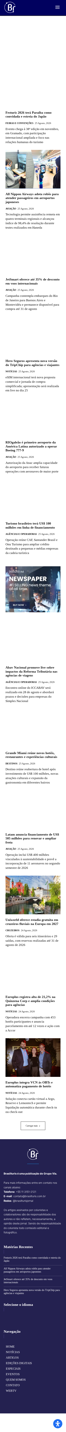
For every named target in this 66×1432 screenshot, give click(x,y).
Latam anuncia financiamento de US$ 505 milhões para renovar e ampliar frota (32, 838)
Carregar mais (32, 1125)
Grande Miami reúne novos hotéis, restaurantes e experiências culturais (31, 755)
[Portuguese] (18, 1316)
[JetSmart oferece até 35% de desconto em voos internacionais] (33, 254)
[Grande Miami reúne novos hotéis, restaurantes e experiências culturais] (33, 728)
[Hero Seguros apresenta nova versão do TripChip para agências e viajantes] (33, 336)
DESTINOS (11, 763)
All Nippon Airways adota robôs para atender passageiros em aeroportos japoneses (32, 198)
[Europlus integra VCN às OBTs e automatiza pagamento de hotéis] (33, 1057)
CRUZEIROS (12, 930)
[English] (7, 1316)
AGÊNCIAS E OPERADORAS (21, 534)
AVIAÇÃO (11, 208)
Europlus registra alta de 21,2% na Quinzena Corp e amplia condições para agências (30, 1001)
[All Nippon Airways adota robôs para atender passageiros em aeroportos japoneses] (33, 169)
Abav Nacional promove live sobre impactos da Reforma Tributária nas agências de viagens (31, 671)
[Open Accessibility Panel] (57, 1423)
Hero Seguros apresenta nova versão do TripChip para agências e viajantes (32, 363)
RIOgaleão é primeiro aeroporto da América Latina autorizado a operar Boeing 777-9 (31, 446)
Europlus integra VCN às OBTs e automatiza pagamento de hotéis (29, 1084)
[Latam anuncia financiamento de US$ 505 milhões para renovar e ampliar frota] (33, 809)
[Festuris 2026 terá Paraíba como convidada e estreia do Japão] (33, 87)
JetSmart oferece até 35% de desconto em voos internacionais (33, 281)
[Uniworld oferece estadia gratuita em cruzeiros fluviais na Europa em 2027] (33, 895)
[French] (12, 1316)
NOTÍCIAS (11, 371)
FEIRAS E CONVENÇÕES (19, 123)
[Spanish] (24, 1316)
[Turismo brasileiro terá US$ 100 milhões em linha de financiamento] (33, 498)
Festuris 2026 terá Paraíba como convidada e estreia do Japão (29, 114)
